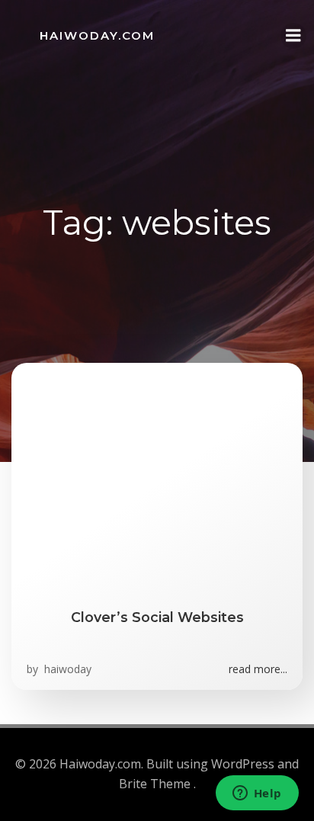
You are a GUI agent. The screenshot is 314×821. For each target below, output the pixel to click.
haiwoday (66, 669)
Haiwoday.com (97, 35)
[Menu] (293, 36)
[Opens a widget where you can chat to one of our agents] (257, 794)
